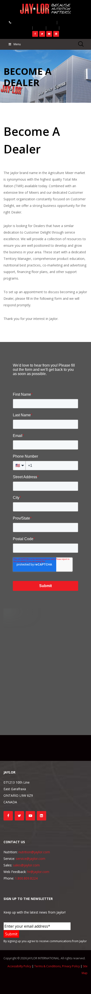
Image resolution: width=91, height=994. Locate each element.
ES (52, 27)
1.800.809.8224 (26, 878)
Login (23, 27)
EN (65, 27)
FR (39, 27)
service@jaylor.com (30, 858)
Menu (17, 44)
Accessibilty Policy (19, 966)
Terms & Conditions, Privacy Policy (57, 966)
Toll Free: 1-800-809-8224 (31, 22)
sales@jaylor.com (26, 865)
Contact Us (70, 22)
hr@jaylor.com (38, 871)
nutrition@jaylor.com (34, 852)
